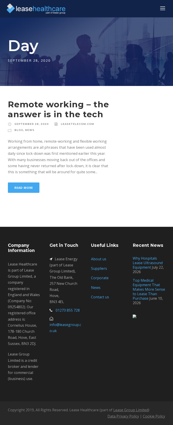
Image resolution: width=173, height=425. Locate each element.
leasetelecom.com (77, 124)
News (29, 130)
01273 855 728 (68, 310)
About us (98, 258)
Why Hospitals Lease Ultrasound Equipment (148, 263)
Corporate (100, 277)
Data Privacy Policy (123, 416)
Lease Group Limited (130, 409)
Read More (23, 188)
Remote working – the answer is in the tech (58, 109)
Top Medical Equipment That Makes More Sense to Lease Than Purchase (149, 289)
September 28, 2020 (31, 124)
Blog (18, 130)
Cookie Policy (154, 416)
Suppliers (99, 268)
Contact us (100, 297)
